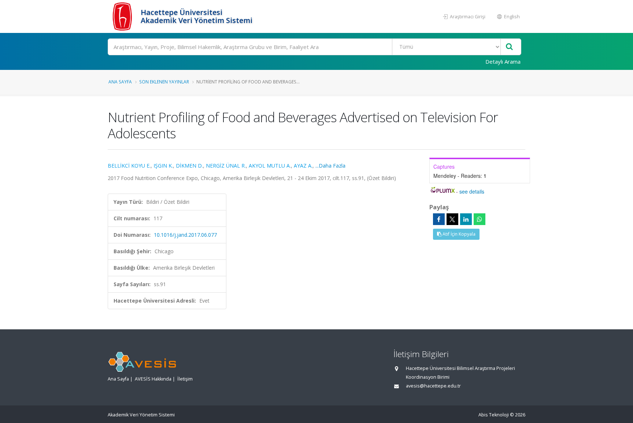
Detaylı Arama (503, 61)
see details (471, 191)
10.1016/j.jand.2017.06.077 (185, 234)
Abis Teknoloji (493, 415)
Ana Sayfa (120, 82)
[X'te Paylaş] (452, 219)
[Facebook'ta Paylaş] (439, 219)
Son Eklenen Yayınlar (164, 82)
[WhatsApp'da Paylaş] (479, 219)
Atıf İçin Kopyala (458, 234)
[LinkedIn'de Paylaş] (466, 219)
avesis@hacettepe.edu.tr (433, 386)
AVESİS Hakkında (153, 379)
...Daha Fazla (330, 165)
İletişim (185, 379)
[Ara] (509, 47)
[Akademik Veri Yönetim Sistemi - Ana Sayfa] (123, 16)
